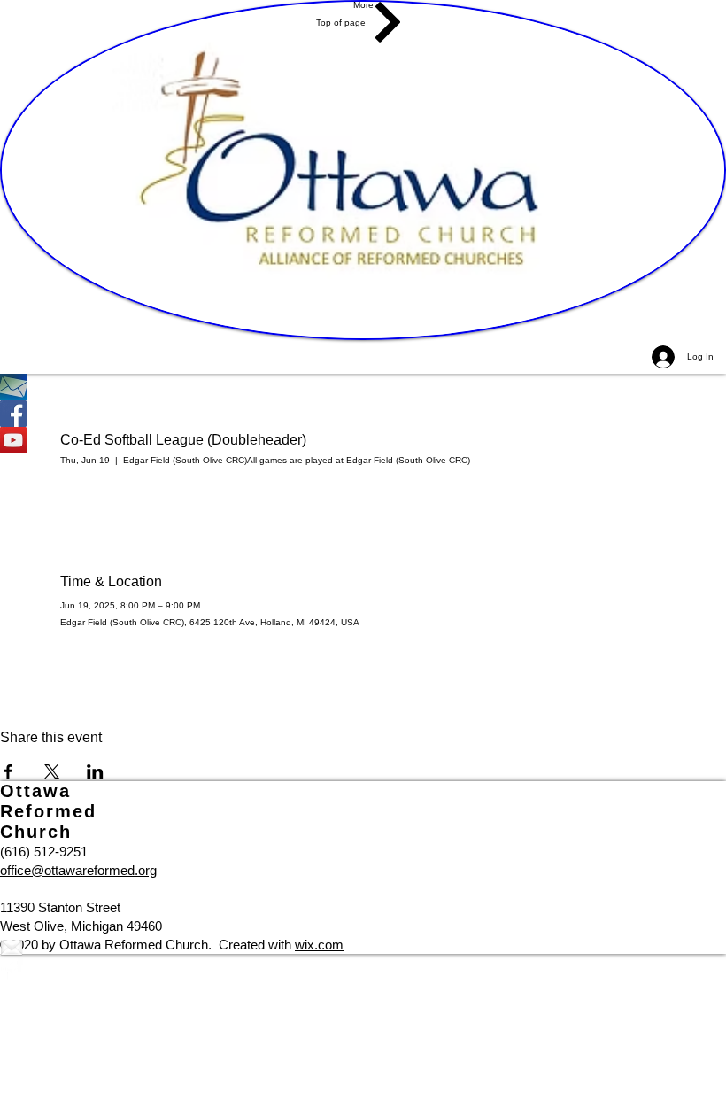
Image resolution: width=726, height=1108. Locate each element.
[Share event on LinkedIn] (95, 771)
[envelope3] (363, 946)
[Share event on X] (51, 771)
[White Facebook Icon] (363, 969)
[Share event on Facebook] (8, 771)
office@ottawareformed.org (78, 870)
